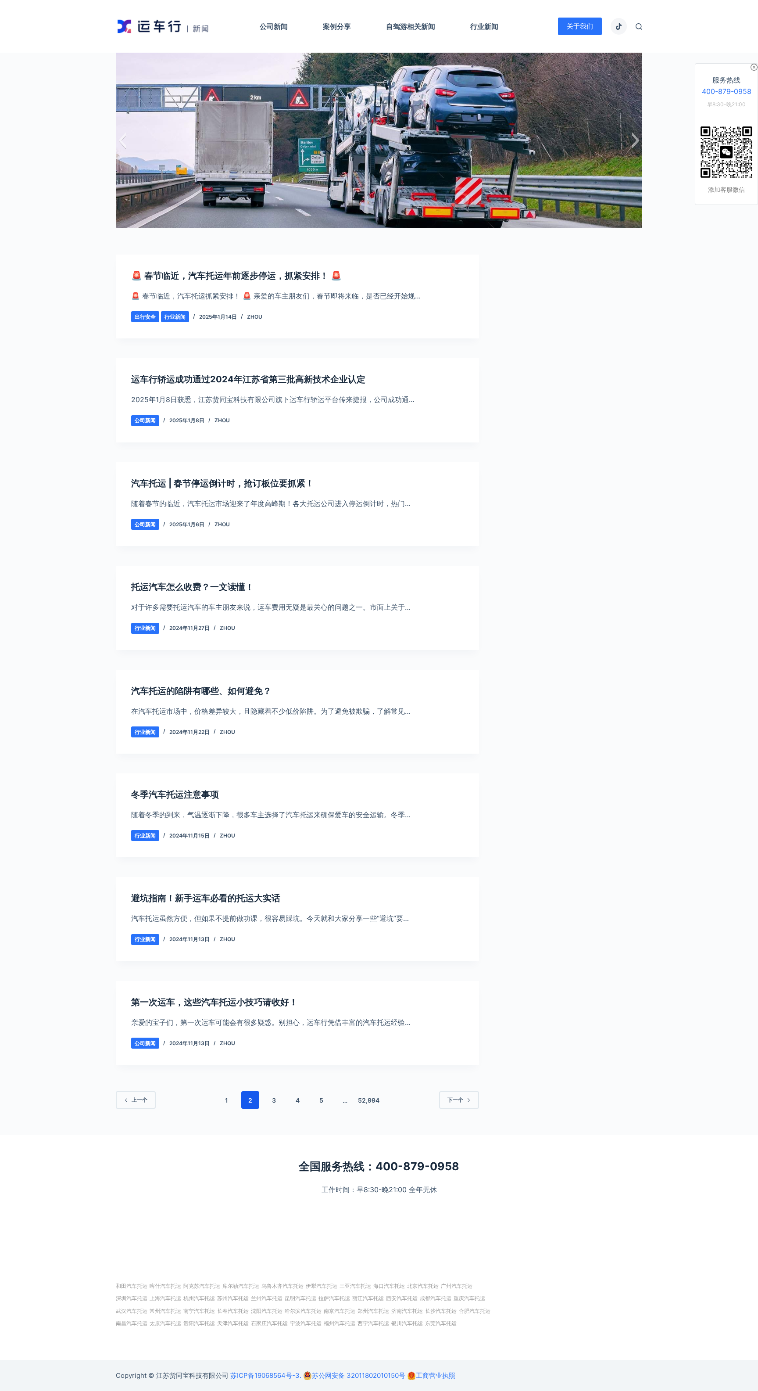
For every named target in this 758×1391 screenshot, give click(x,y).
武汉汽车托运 (131, 1311)
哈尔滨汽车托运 (303, 1311)
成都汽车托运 (435, 1298)
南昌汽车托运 (131, 1323)
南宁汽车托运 (199, 1311)
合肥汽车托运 (474, 1311)
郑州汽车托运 (373, 1311)
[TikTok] (619, 26)
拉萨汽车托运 (334, 1298)
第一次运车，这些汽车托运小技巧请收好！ (214, 1002)
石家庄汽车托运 (269, 1323)
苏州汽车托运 (233, 1298)
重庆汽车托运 (469, 1298)
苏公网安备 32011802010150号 (358, 1375)
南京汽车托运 (339, 1311)
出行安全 (145, 316)
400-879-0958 (726, 91)
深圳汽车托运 (131, 1298)
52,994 (369, 1100)
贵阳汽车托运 (199, 1323)
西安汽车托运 (402, 1298)
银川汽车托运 (407, 1323)
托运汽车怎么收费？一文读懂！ (192, 587)
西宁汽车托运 (373, 1323)
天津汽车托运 (233, 1323)
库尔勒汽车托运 (240, 1286)
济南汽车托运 (407, 1311)
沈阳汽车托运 (266, 1311)
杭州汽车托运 (199, 1298)
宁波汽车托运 (306, 1323)
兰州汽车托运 (266, 1298)
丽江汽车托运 (368, 1298)
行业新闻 (484, 26)
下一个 (455, 1099)
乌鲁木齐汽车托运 (282, 1286)
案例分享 (337, 26)
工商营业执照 (435, 1375)
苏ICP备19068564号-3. (265, 1375)
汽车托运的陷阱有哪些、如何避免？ (201, 691)
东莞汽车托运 (441, 1323)
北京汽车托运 (423, 1286)
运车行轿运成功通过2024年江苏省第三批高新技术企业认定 (248, 379)
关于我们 (580, 26)
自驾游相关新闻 (410, 26)
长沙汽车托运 (441, 1311)
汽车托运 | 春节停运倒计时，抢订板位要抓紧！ (222, 483)
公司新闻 (274, 26)
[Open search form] (639, 26)
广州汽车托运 (456, 1286)
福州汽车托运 (339, 1323)
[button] (122, 140)
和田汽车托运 (131, 1286)
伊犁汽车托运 (321, 1286)
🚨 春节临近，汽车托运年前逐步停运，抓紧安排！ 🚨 (236, 275)
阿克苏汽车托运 (201, 1286)
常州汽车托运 (165, 1311)
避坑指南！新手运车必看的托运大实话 (205, 898)
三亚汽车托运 (355, 1286)
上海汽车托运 (165, 1298)
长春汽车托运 (233, 1311)
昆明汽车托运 (300, 1298)
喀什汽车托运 (165, 1286)
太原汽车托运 (165, 1323)
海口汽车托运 (389, 1286)
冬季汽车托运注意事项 (175, 794)
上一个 (139, 1099)
